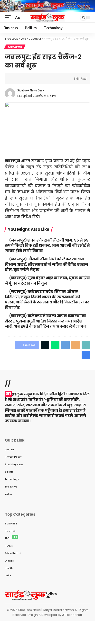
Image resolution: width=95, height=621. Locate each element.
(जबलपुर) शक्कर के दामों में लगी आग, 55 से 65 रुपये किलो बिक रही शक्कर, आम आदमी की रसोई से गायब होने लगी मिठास (47, 246)
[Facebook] (64, 595)
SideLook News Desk (30, 90)
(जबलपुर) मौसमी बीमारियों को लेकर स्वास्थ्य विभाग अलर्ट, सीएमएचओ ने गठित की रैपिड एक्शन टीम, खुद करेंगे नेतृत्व (46, 264)
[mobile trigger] (9, 17)
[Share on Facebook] (15, 79)
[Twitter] (70, 595)
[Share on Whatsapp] (55, 345)
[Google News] (81, 595)
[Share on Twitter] (23, 79)
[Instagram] (87, 595)
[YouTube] (75, 595)
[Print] (38, 79)
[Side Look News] (47, 17)
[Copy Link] (31, 79)
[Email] (75, 345)
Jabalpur (14, 47)
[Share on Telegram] (65, 345)
